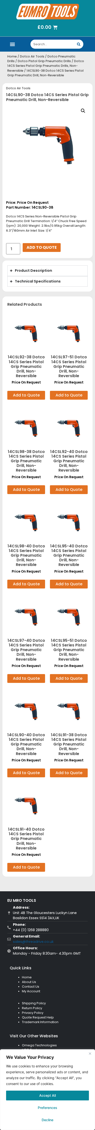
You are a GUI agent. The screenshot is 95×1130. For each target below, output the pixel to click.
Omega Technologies (39, 1045)
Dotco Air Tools (32, 56)
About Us (29, 982)
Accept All (47, 1095)
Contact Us (30, 986)
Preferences (47, 1108)
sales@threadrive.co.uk (33, 941)
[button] (13, 44)
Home (12, 56)
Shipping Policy (34, 1003)
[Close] (90, 1053)
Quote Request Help (38, 1017)
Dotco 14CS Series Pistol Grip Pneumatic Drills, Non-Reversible (45, 65)
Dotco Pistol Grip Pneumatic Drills (44, 61)
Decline (47, 1120)
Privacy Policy (32, 1013)
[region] (47, 1089)
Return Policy (32, 1008)
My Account (31, 991)
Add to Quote (42, 247)
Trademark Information (40, 1022)
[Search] (78, 44)
